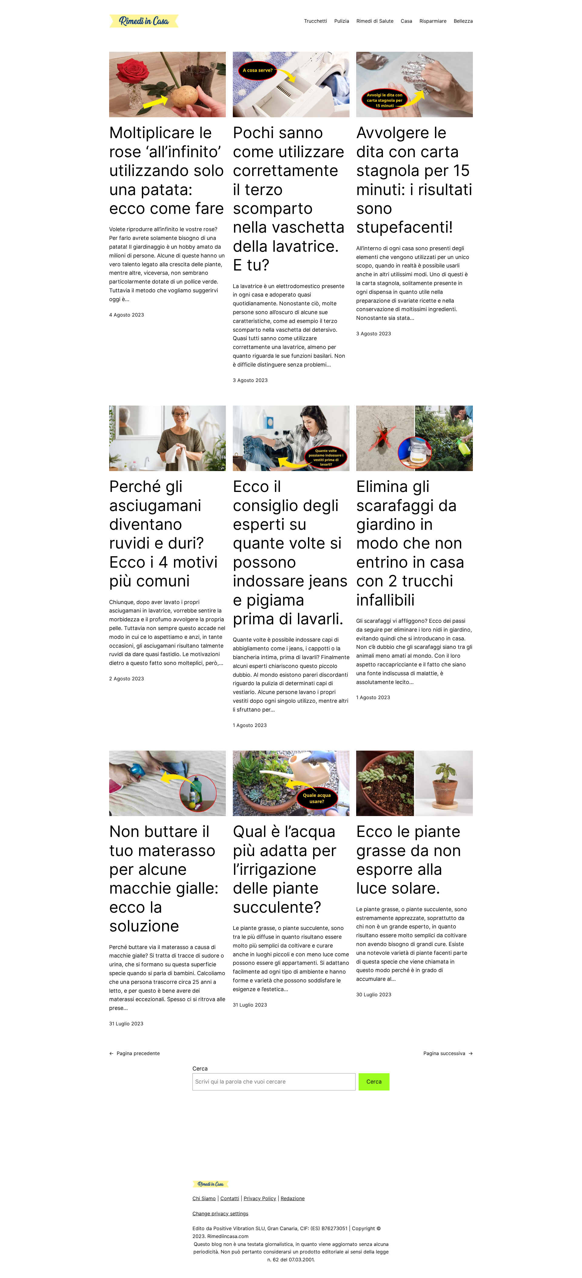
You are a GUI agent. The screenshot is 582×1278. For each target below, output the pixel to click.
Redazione (293, 1198)
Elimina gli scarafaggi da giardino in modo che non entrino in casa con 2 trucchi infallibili (410, 543)
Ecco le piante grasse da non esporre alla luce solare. (408, 860)
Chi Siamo (204, 1198)
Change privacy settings (220, 1213)
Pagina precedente (134, 1053)
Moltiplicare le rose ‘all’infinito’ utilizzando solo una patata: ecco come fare (166, 170)
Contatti (229, 1198)
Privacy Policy (260, 1198)
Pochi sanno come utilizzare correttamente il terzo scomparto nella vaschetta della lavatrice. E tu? (289, 198)
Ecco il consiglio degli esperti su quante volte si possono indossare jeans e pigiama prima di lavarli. (290, 552)
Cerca (200, 1068)
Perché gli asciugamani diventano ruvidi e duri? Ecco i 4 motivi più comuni (163, 533)
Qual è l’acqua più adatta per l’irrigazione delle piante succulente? (284, 869)
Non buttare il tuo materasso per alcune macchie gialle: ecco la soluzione (164, 878)
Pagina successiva (448, 1053)
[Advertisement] (291, 1135)
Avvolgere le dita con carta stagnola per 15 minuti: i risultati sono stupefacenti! (414, 180)
